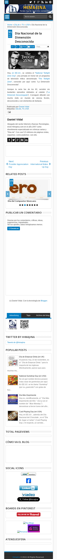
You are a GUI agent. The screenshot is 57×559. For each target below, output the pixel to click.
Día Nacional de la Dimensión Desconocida (28, 37)
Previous (49, 194)
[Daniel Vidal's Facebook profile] (28, 482)
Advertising (14, 315)
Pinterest (50, 2)
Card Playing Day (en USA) (30, 412)
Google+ (38, 2)
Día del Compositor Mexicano (22, 201)
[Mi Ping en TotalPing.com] (34, 532)
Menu (7, 2)
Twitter (31, 2)
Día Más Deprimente (27, 395)
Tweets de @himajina (16, 342)
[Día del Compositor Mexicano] (28, 189)
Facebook (34, 2)
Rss (42, 2)
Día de (18, 109)
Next (8, 194)
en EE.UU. (16, 73)
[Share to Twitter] (13, 196)
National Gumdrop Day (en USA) (32, 376)
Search (50, 17)
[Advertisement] (31, 150)
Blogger (44, 301)
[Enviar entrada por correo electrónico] (9, 112)
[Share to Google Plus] (16, 196)
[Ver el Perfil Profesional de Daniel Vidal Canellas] (28, 496)
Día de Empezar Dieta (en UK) (31, 357)
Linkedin (46, 2)
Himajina (16, 557)
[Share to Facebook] (10, 196)
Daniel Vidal (24, 107)
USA (27, 109)
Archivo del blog (43, 315)
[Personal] (22, 532)
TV (23, 109)
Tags (28, 315)
